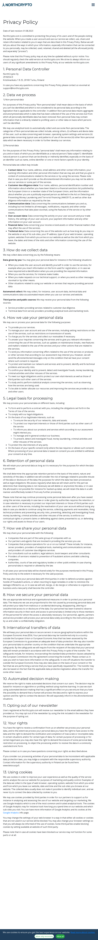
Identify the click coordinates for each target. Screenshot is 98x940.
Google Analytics (11, 812)
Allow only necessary (44, 936)
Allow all (60, 936)
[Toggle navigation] (94, 4)
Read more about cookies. (82, 932)
